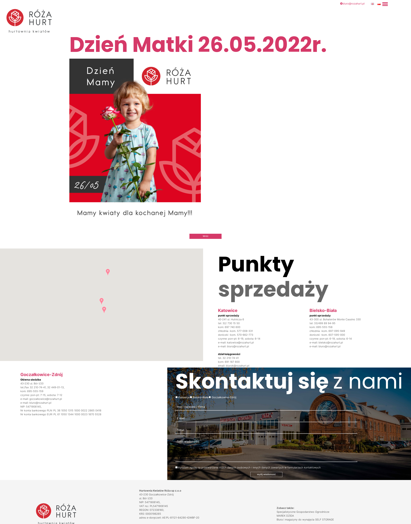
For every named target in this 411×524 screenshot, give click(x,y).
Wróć (205, 236)
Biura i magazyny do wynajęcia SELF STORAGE (305, 519)
